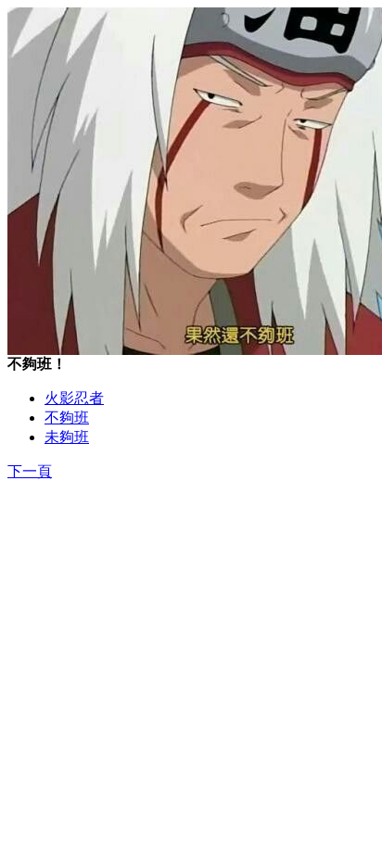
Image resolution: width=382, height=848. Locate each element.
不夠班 (67, 417)
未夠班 (67, 437)
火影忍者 (74, 398)
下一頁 (29, 471)
